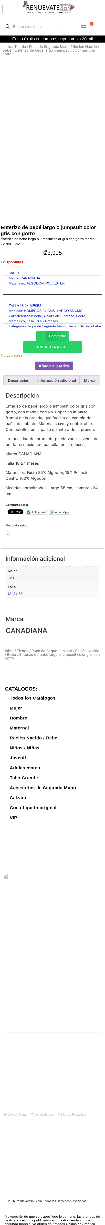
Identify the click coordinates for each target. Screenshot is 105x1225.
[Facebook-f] (92, 879)
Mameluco (17, 321)
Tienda (20, 46)
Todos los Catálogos (32, 698)
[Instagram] (82, 879)
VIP (13, 817)
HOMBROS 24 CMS (39, 311)
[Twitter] (72, 879)
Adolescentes (25, 767)
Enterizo (68, 316)
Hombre (18, 718)
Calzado (19, 797)
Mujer (16, 708)
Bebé (38, 316)
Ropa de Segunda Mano (49, 46)
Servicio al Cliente (15, 1114)
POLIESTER (55, 283)
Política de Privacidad (71, 1114)
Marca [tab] (89, 380)
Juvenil (18, 757)
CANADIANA (30, 278)
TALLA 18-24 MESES (25, 306)
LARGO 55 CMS (69, 311)
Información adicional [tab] (56, 380)
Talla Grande (24, 777)
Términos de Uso (42, 1114)
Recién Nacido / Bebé (84, 326)
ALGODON (35, 283)
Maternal (19, 728)
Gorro (80, 316)
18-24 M (15, 594)
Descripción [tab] (18, 380)
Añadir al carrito (54, 366)
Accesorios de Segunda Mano (43, 787)
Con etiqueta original (33, 807)
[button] (5, 9)
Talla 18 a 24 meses (42, 321)
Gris (11, 578)
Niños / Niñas (25, 748)
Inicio (6, 46)
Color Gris (52, 316)
